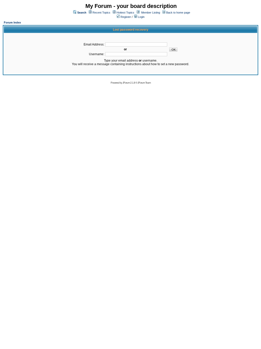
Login (141, 16)
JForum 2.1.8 (129, 82)
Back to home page (178, 12)
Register (125, 16)
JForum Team (144, 82)
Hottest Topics (125, 12)
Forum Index (12, 22)
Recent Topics (101, 12)
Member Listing (150, 12)
